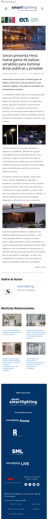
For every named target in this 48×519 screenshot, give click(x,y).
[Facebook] (26, 484)
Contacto (36, 509)
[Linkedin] (30, 484)
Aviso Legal (36, 504)
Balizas (31, 272)
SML (24, 500)
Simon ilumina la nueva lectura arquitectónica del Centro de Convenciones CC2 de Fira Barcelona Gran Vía (35, 334)
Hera (36, 272)
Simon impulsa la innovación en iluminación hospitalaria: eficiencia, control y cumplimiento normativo (35, 364)
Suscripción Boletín (16, 514)
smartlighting (9, 73)
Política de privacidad (16, 509)
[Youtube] (38, 484)
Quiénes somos (16, 504)
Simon (41, 272)
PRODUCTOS (39, 73)
